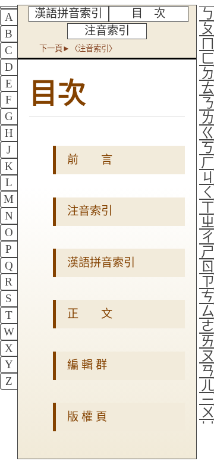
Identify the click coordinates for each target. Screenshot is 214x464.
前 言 (89, 159)
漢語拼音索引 (68, 13)
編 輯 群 (87, 365)
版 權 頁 (87, 416)
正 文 (89, 314)
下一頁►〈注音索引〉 (78, 48)
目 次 (148, 13)
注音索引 (107, 30)
